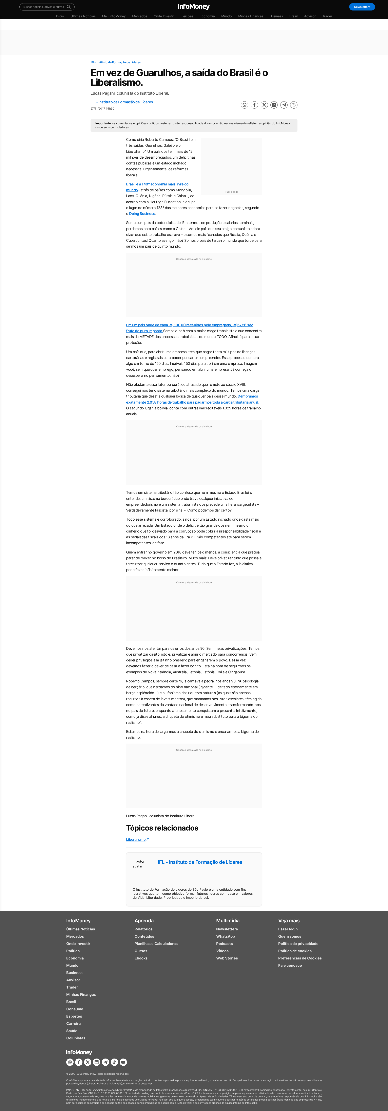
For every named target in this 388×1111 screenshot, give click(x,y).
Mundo (226, 16)
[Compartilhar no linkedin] (274, 105)
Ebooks (141, 958)
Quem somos (289, 936)
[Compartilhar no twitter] (264, 105)
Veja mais (289, 921)
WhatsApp (225, 936)
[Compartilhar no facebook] (254, 105)
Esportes (74, 1016)
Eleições (186, 16)
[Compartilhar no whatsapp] (244, 105)
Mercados (139, 16)
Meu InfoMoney (114, 16)
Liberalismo (136, 839)
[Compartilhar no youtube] (123, 1062)
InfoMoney (78, 921)
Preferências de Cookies (300, 958)
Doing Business (142, 213)
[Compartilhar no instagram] (70, 1062)
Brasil (293, 16)
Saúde (71, 1031)
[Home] (194, 7)
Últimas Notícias (83, 16)
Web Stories (227, 958)
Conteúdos (144, 936)
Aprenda (144, 921)
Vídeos (222, 951)
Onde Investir (164, 16)
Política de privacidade (298, 944)
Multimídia (227, 921)
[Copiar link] (293, 105)
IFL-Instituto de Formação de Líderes (116, 62)
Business (276, 16)
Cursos (141, 951)
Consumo (74, 1009)
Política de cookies (295, 951)
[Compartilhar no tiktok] (114, 1062)
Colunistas (75, 1038)
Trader (327, 16)
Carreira (73, 1023)
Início (60, 16)
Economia (207, 16)
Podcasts (224, 944)
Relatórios (144, 929)
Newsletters (362, 6)
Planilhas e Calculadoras (156, 944)
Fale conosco (290, 965)
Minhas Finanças (250, 16)
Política (73, 951)
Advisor (310, 16)
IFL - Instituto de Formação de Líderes (122, 102)
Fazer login (288, 929)
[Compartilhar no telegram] (284, 105)
